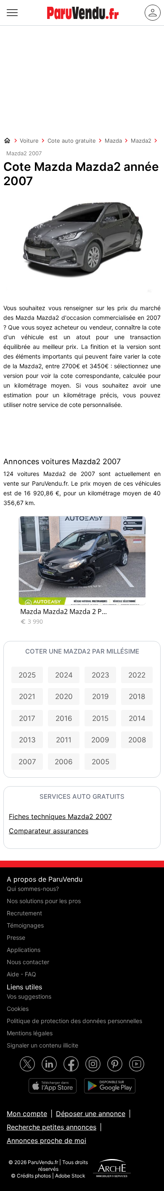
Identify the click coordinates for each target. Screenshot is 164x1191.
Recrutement (24, 913)
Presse (16, 937)
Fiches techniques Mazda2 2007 (60, 816)
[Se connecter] (153, 13)
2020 (64, 696)
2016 (64, 718)
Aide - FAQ (21, 974)
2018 (137, 696)
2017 (27, 718)
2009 (100, 740)
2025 (27, 675)
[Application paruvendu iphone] (52, 1085)
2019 (100, 696)
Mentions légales (30, 1033)
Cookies (18, 1008)
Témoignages (25, 925)
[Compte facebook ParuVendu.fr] (71, 1063)
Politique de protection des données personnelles (74, 1020)
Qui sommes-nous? (33, 888)
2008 (137, 740)
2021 (27, 696)
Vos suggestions (29, 996)
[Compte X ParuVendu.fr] (27, 1063)
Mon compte (27, 1113)
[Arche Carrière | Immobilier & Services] (112, 1169)
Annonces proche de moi (46, 1140)
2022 (136, 675)
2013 (27, 740)
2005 (100, 762)
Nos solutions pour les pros (44, 900)
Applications (23, 949)
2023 (100, 675)
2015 (100, 718)
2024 (64, 675)
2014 (137, 718)
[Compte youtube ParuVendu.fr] (136, 1063)
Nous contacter (28, 961)
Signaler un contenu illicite (42, 1045)
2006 (64, 762)
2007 (27, 762)
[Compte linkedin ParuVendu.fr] (49, 1063)
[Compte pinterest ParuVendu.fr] (114, 1063)
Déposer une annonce (90, 1113)
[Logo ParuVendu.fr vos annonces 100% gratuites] (83, 23)
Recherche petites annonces (51, 1127)
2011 (63, 740)
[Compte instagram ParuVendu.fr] (93, 1063)
